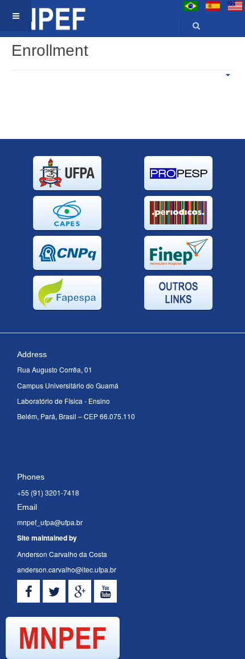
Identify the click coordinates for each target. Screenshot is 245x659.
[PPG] (42, 15)
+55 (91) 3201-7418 (48, 492)
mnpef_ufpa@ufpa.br (50, 522)
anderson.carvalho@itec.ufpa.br (66, 569)
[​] (28, 591)
